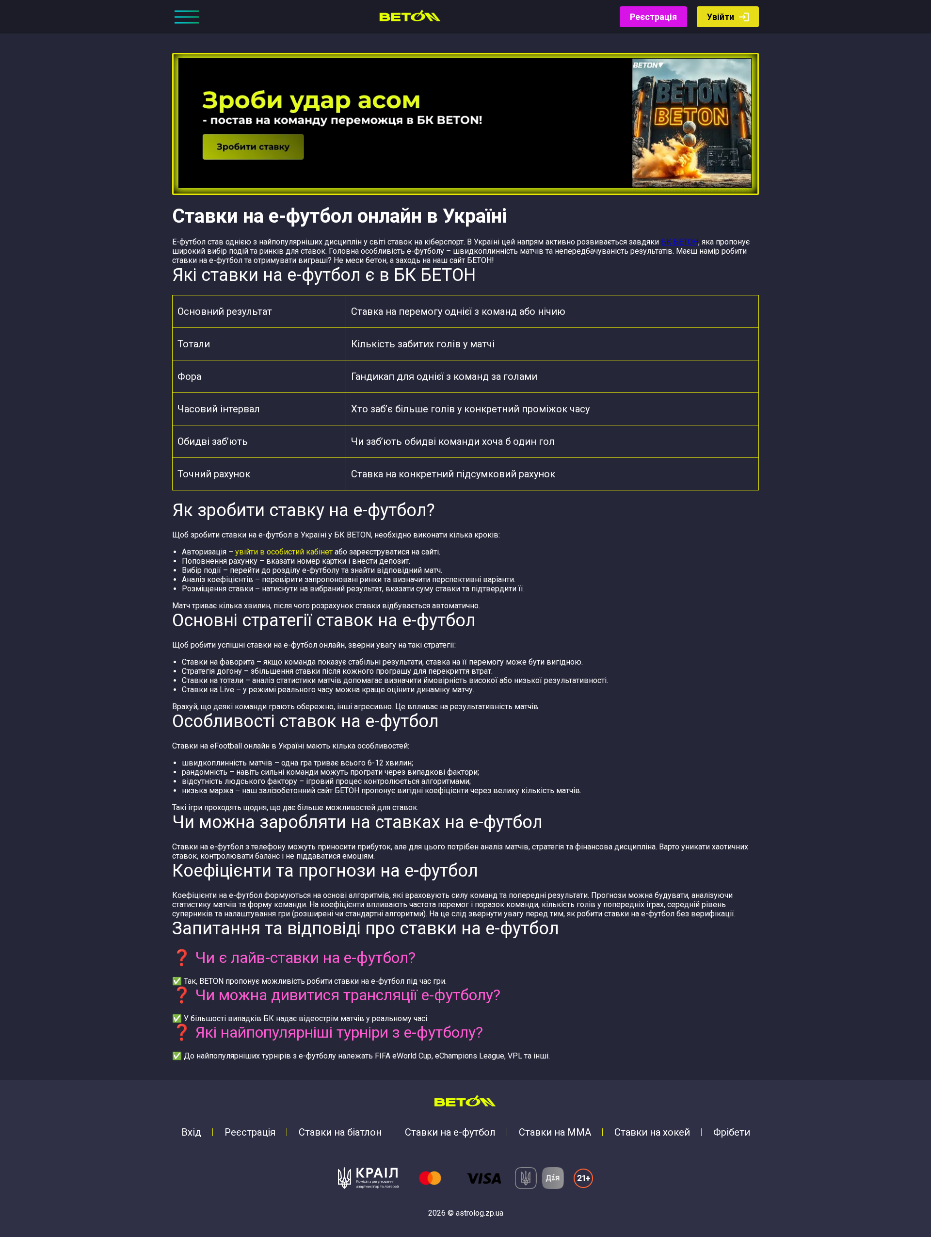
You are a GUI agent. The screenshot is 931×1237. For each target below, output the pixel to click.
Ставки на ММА (555, 1132)
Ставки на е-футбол (450, 1132)
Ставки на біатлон (340, 1132)
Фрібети (731, 1132)
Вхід (191, 1132)
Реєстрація (653, 17)
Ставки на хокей (652, 1132)
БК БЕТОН (679, 241)
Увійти (720, 17)
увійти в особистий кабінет (284, 551)
